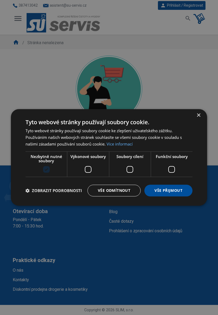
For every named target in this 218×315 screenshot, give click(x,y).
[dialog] (109, 157)
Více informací (120, 144)
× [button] (198, 115)
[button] (54, 190)
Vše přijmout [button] (168, 190)
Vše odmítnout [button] (114, 190)
